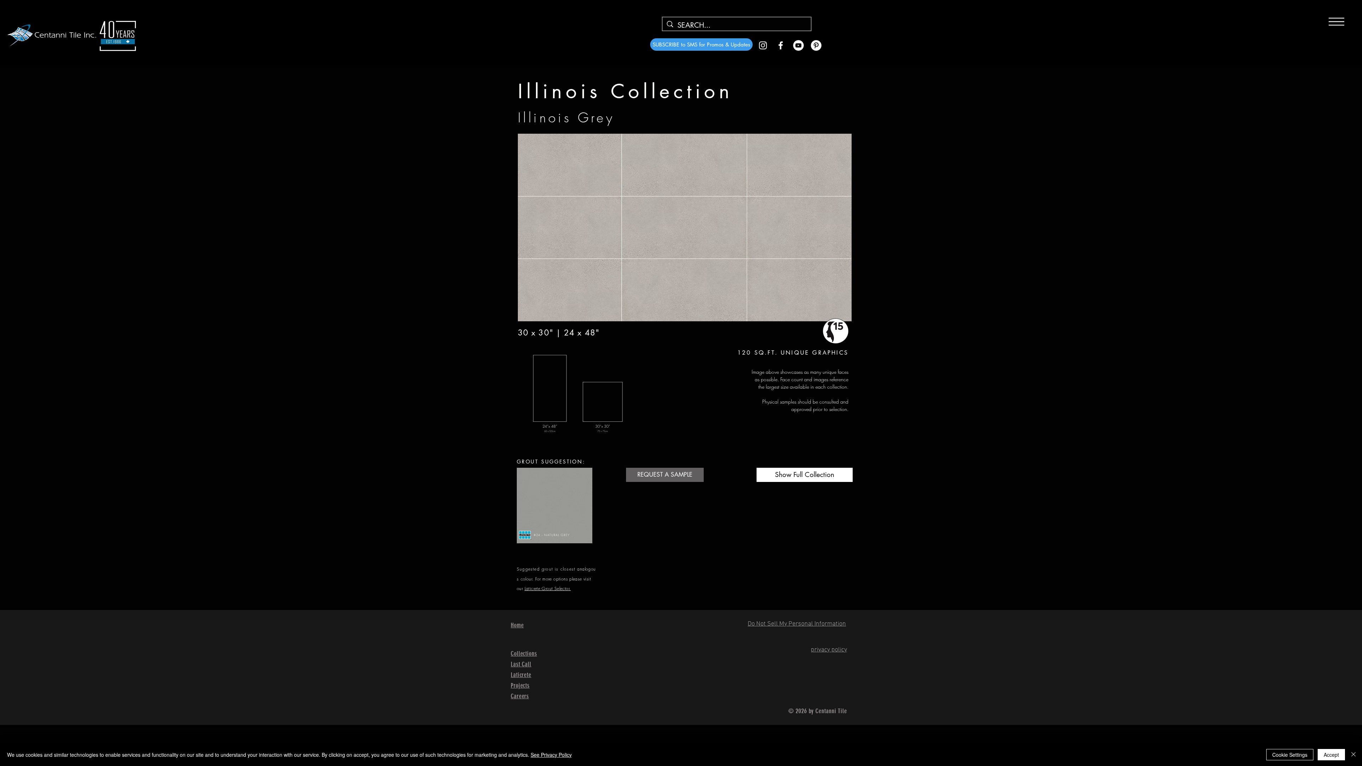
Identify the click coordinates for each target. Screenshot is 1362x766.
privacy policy (829, 650)
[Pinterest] (816, 45)
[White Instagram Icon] (763, 45)
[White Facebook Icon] (780, 45)
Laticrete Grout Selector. (548, 588)
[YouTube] (798, 45)
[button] (1336, 22)
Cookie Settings (1289, 754)
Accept (1331, 754)
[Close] (1353, 754)
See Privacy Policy (551, 754)
